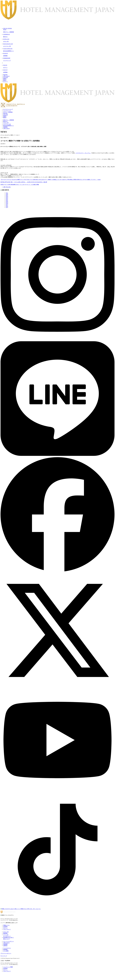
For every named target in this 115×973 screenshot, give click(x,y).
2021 (7, 200)
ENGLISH (5, 77)
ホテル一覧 (6, 122)
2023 (7, 197)
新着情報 (5, 933)
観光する (5, 121)
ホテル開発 (6, 950)
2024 (7, 196)
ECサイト (5, 81)
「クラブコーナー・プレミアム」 (83, 153)
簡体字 (4, 78)
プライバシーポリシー (6, 953)
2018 (7, 203)
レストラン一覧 (7, 124)
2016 (7, 206)
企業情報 (5, 944)
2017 (7, 204)
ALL (7, 192)
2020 (7, 201)
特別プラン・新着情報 (8, 120)
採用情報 (5, 127)
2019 (7, 202)
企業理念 (5, 945)
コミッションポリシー (8, 941)
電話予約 (5, 74)
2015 (7, 207)
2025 (7, 195)
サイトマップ (4, 955)
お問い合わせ (6, 76)
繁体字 (4, 80)
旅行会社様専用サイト (8, 125)
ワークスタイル (7, 948)
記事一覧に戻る (7, 187)
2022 (7, 198)
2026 (7, 194)
